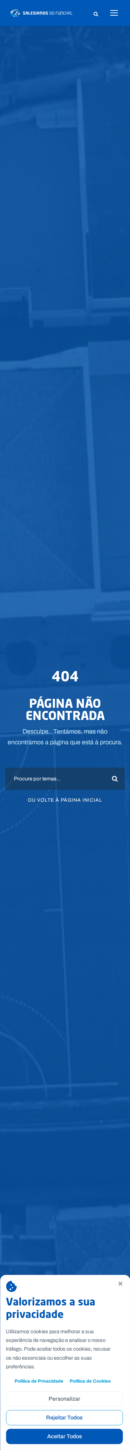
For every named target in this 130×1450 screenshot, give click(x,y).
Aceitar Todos (64, 1436)
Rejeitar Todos (64, 1418)
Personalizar (64, 1399)
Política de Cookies (90, 1381)
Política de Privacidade (39, 1381)
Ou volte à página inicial (65, 800)
